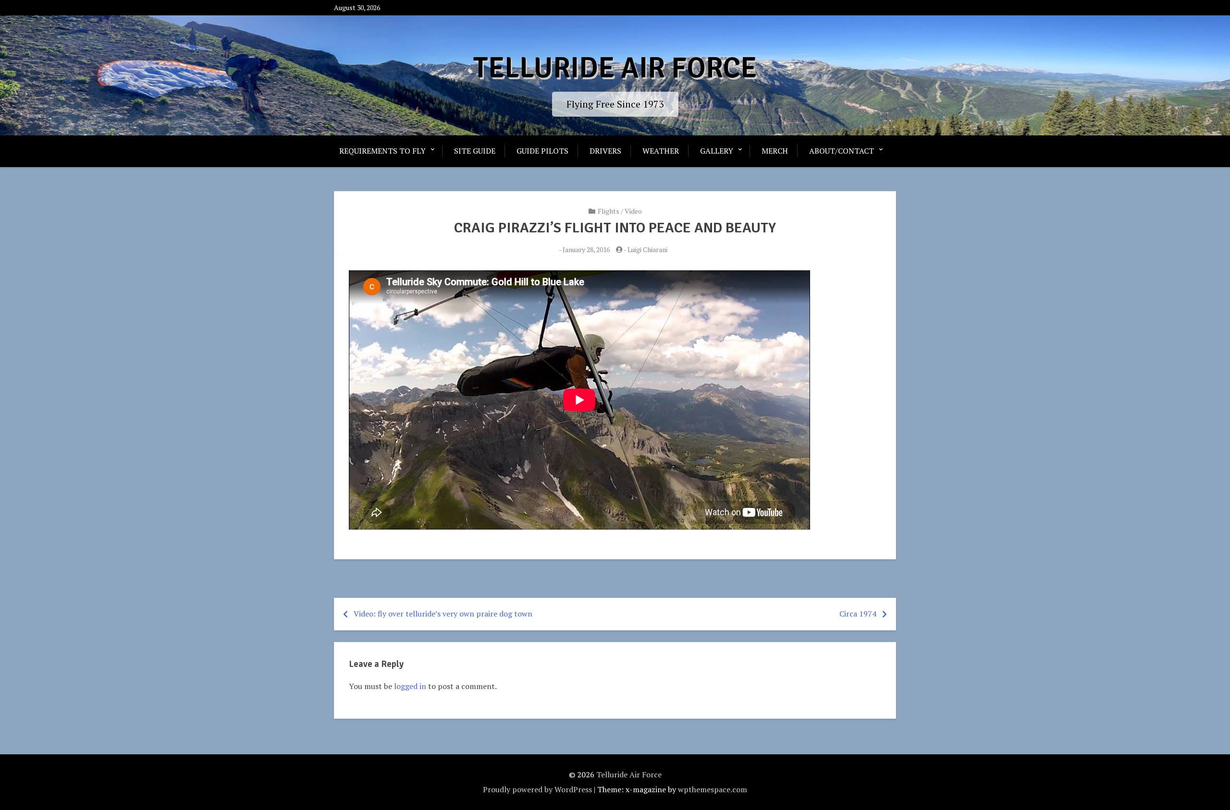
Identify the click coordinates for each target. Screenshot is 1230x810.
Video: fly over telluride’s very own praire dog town (443, 613)
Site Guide (474, 150)
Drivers (605, 150)
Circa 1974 (857, 613)
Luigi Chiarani (647, 249)
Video (633, 211)
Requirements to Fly (382, 150)
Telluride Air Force (615, 68)
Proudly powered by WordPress (537, 789)
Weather (660, 150)
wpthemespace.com (712, 789)
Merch (775, 150)
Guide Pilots (542, 150)
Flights (608, 211)
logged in (410, 686)
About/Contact (841, 150)
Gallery (716, 150)
